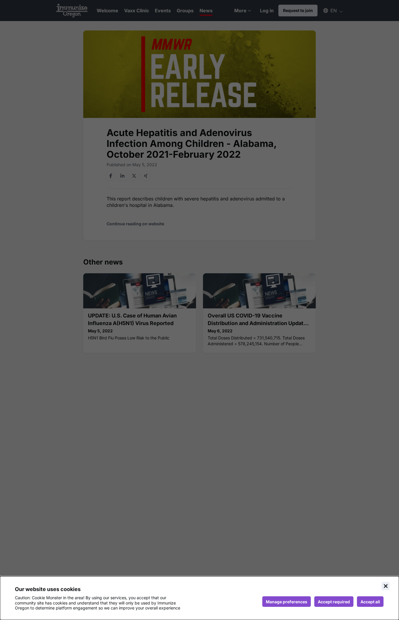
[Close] (385, 586)
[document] (199, 598)
